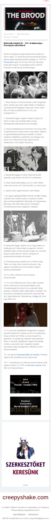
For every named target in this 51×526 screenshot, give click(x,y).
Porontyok (8, 62)
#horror (15, 40)
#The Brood (8, 40)
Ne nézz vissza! (34, 365)
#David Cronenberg (24, 40)
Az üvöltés (34, 355)
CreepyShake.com (15, 518)
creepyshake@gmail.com (39, 518)
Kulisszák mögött (23, 34)
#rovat (34, 40)
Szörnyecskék (23, 355)
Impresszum (33, 514)
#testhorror (41, 40)
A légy (35, 296)
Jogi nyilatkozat (19, 514)
